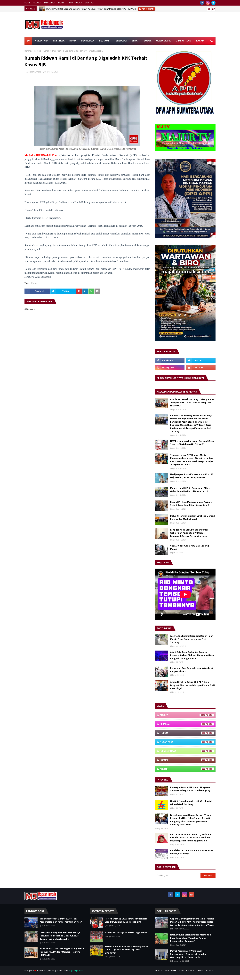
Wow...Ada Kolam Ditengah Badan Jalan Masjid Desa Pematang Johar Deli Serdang (191, 639)
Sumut (182, 715)
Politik (182, 768)
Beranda (28, 50)
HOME (27, 2)
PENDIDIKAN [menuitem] (87, 40)
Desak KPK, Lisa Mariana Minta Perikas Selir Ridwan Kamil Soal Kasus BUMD (191, 503)
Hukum (182, 733)
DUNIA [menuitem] (72, 40)
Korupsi (37, 50)
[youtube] (201, 367)
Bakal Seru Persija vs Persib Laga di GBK (126, 932)
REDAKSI (37, 2)
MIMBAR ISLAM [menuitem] (183, 40)
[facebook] (202, 3)
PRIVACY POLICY (74, 2)
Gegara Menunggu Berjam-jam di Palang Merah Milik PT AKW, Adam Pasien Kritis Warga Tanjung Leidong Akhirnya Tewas (192, 922)
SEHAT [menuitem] (135, 40)
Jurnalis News (182, 750)
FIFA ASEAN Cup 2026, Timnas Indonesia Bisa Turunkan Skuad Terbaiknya (126, 920)
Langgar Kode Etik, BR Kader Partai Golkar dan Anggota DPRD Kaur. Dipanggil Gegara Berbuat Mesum (189, 533)
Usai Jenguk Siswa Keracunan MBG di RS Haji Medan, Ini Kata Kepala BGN (191, 476)
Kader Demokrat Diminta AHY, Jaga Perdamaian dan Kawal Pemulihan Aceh (61, 920)
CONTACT (89, 2)
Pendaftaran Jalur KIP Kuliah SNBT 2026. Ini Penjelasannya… (191, 852)
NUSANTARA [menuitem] (41, 40)
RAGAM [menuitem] (200, 40)
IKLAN (61, 2)
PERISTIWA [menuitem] (58, 40)
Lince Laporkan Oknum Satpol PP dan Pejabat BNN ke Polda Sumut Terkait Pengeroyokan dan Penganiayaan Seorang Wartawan (190, 820)
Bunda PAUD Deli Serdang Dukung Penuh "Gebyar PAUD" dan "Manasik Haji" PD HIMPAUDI (91, 8)
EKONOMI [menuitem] (104, 40)
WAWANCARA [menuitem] (163, 40)
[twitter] (213, 3)
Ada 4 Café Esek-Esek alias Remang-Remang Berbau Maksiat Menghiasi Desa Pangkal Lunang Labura (192, 655)
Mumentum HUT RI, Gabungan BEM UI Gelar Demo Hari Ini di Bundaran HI (190, 490)
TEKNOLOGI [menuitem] (120, 40)
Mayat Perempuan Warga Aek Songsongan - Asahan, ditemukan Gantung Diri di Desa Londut (188, 954)
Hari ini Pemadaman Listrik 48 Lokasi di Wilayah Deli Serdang (191, 803)
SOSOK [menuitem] (147, 40)
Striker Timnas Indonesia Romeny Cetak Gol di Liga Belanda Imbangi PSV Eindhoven (126, 949)
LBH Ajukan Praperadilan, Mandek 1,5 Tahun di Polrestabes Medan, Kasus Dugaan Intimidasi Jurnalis (60, 935)
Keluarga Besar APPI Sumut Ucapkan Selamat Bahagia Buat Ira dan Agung (190, 789)
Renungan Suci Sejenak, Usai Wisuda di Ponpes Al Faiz (191, 670)
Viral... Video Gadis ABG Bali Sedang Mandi (189, 547)
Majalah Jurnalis (34, 71)
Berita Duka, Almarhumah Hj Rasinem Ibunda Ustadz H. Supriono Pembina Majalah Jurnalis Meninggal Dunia (190, 837)
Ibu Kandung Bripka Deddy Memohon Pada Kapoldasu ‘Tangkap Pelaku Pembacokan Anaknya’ (190, 938)
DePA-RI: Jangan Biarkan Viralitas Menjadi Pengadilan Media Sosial (192, 517)
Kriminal (182, 724)
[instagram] (208, 3)
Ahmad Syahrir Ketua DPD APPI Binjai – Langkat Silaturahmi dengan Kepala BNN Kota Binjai (192, 685)
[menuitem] (28, 41)
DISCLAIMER (49, 2)
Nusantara (182, 742)
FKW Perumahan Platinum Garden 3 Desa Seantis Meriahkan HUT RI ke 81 (192, 443)
